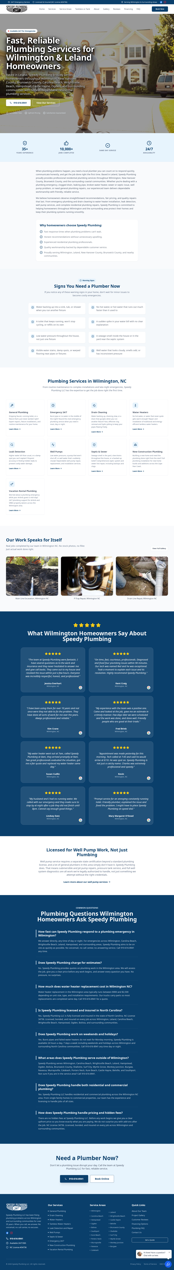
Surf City (113, 1235)
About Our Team (139, 1211)
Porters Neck (96, 1239)
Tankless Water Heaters (60, 1224)
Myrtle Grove (115, 1239)
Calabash (95, 1250)
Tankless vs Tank (82, 9)
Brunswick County (117, 1227)
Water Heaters (56, 1219)
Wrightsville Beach (117, 1216)
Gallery (106, 9)
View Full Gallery (159, 548)
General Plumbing (58, 1211)
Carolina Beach (97, 1216)
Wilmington (95, 1211)
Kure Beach (95, 1235)
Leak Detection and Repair (61, 1228)
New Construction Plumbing (62, 1245)
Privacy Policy (135, 1264)
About (96, 9)
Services (52, 9)
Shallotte (113, 1231)
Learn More (13, 429)
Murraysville (96, 1242)
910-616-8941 (20, 102)
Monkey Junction (116, 1242)
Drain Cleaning (56, 1215)
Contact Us (137, 1232)
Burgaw (113, 1246)
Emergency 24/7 (57, 1241)
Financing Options (140, 1224)
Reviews (116, 9)
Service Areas (65, 9)
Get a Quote (150, 1240)
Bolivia (93, 1227)
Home (42, 9)
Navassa (94, 1246)
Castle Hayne (115, 1220)
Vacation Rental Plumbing (61, 1249)
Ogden (94, 1223)
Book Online (102, 1178)
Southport (95, 1231)
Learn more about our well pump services (85, 881)
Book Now (160, 9)
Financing (128, 9)
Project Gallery (138, 1215)
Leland (113, 1212)
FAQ (138, 9)
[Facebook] (161, 2)
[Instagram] (165, 2)
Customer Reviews (140, 1219)
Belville (113, 1223)
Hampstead (95, 1220)
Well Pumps (55, 1232)
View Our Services (45, 102)
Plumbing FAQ (138, 1228)
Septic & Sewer (56, 1236)
